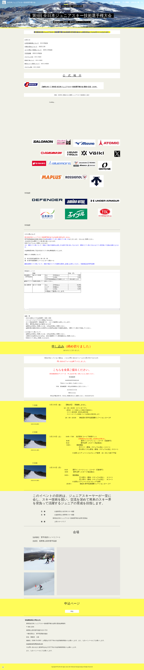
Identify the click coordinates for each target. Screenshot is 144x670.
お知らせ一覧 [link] (135, 2)
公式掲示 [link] (72, 2)
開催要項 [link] (117, 2)
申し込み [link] (93, 2)
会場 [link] (111, 2)
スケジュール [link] (104, 2)
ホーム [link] (66, 2)
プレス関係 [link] (125, 2)
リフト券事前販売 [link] (83, 2)
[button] (142, 2)
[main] (72, 6)
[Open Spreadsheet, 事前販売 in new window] (117, 272)
